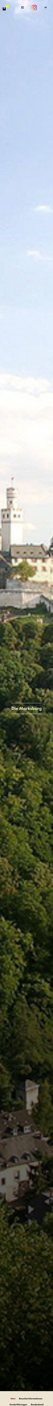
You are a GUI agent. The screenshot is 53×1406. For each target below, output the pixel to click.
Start (13, 1398)
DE (46, 7)
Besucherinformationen (30, 1398)
